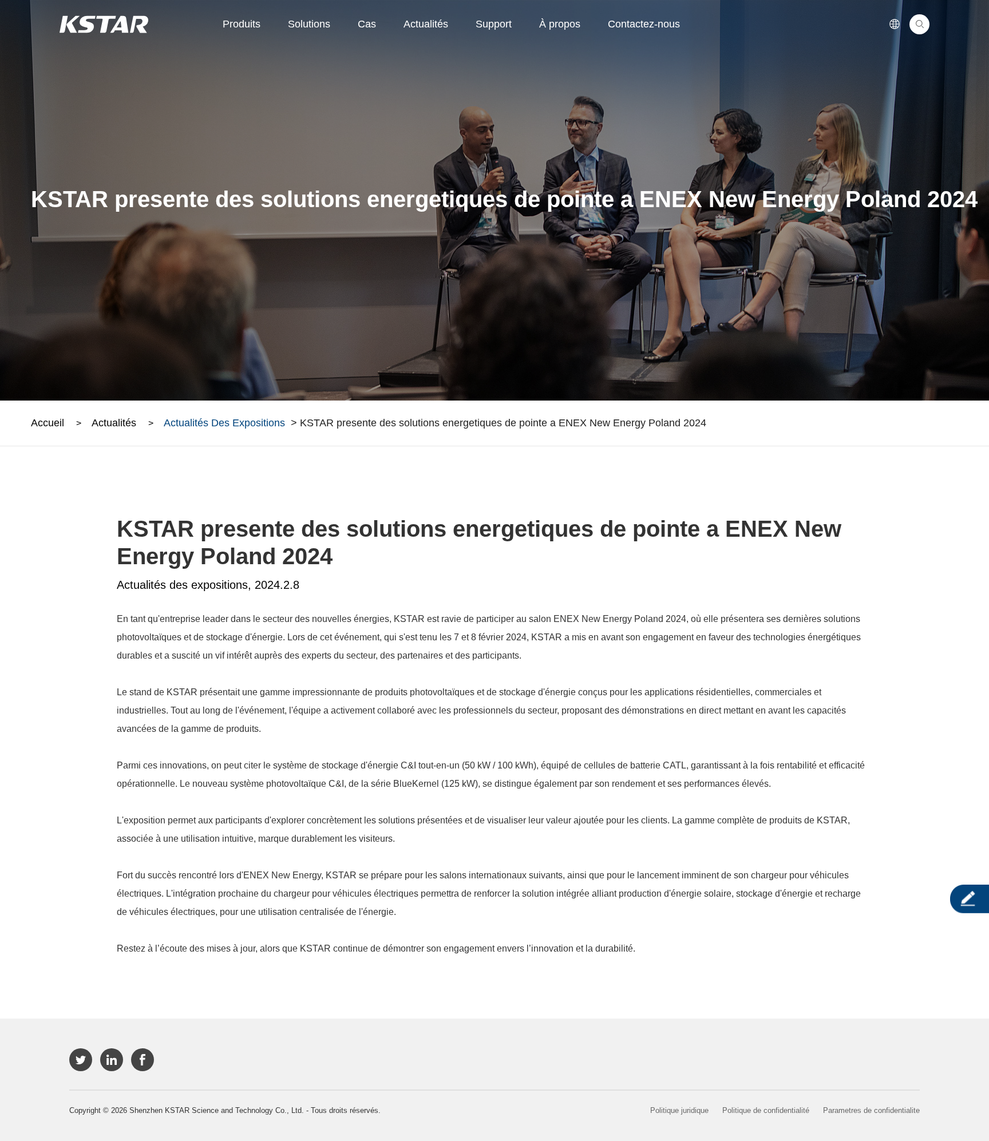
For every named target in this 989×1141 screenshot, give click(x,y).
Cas (367, 24)
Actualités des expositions (224, 423)
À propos (559, 24)
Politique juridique (679, 1110)
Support (494, 24)
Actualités (425, 24)
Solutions (309, 24)
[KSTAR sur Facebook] (142, 1059)
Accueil (47, 423)
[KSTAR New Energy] (104, 24)
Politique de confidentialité (765, 1110)
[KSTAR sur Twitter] (80, 1059)
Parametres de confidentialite (871, 1110)
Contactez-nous (644, 24)
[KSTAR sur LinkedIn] (111, 1059)
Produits (241, 24)
